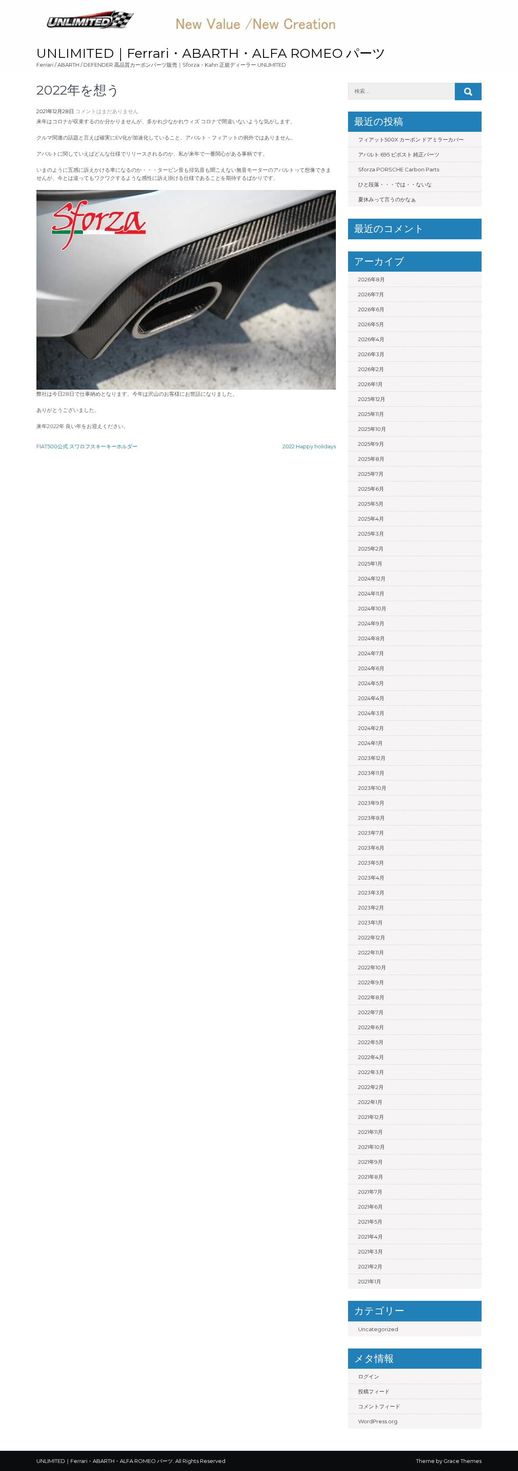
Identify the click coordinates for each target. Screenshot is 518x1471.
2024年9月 (371, 623)
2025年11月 (371, 414)
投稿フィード (374, 1391)
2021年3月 (370, 1251)
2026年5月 (371, 324)
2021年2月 (370, 1266)
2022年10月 (372, 967)
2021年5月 (370, 1221)
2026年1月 (370, 384)
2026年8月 (371, 279)
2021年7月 (370, 1191)
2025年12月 (371, 399)
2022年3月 (371, 1072)
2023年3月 (371, 892)
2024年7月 (371, 653)
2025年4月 (371, 518)
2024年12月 (372, 578)
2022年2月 (371, 1087)
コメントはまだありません (106, 111)
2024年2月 (371, 728)
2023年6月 (371, 847)
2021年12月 (371, 1117)
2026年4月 (371, 339)
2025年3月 (371, 533)
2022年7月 (371, 1012)
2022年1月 (370, 1102)
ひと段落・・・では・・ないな (395, 184)
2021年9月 (370, 1162)
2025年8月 (371, 459)
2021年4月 (370, 1236)
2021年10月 (371, 1147)
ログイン (368, 1376)
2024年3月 (371, 713)
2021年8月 (370, 1176)
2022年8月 (371, 997)
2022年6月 (371, 1027)
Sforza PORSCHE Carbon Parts (398, 169)
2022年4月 (371, 1057)
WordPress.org (377, 1421)
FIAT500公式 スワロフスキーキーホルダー (87, 446)
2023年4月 (371, 877)
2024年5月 (371, 683)
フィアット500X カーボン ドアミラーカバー (411, 139)
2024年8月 (371, 638)
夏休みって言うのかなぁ (387, 199)
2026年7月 (371, 294)
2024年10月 (372, 608)
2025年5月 (371, 503)
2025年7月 (371, 474)
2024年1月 (370, 743)
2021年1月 (369, 1281)
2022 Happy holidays (309, 446)
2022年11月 (371, 952)
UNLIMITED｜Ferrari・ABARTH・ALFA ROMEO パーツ (211, 53)
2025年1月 (370, 563)
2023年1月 (370, 922)
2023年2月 (371, 907)
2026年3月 (371, 354)
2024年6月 (371, 668)
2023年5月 (371, 862)
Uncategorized (378, 1329)
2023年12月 (372, 758)
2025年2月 (371, 548)
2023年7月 (371, 832)
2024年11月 (371, 593)
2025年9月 (371, 444)
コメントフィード (379, 1406)
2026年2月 (371, 369)
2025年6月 (371, 488)
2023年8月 (371, 818)
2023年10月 (372, 788)
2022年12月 (371, 937)
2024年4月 (371, 698)
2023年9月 (371, 803)
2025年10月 (372, 429)
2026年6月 (371, 309)
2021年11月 (370, 1132)
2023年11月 (371, 773)
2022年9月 (371, 982)
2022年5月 (371, 1042)
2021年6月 (370, 1206)
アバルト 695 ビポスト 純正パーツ (398, 154)
